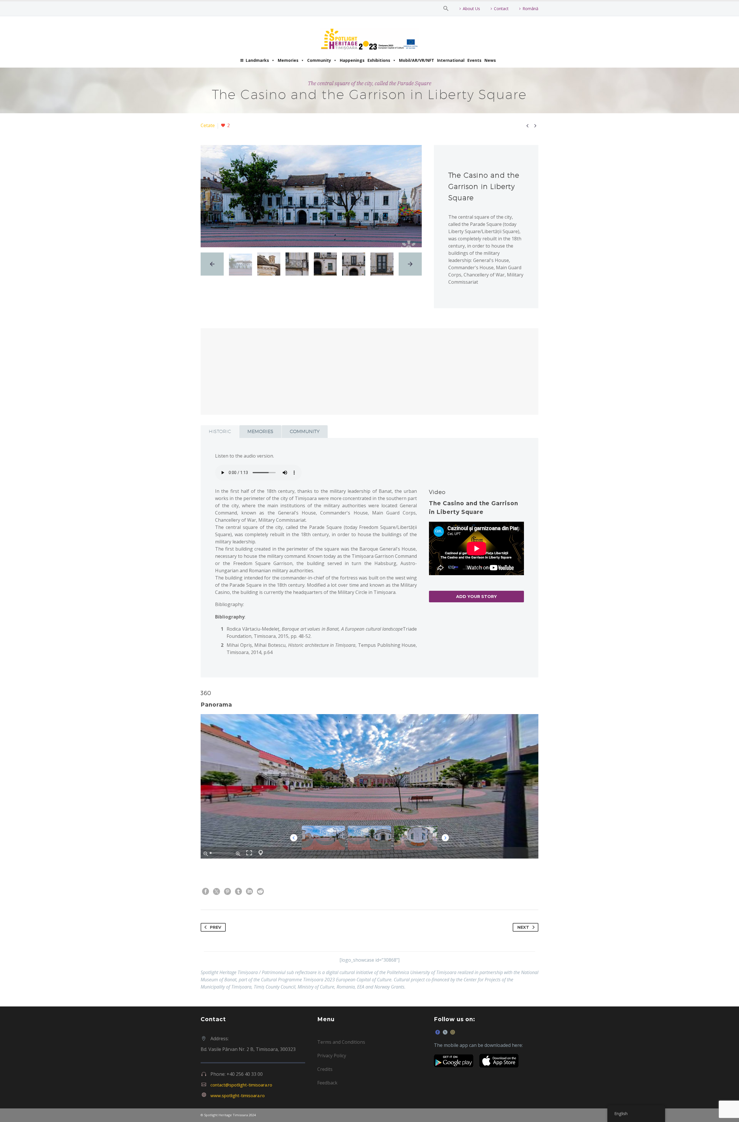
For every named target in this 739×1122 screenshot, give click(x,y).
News (490, 60)
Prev (215, 927)
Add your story (476, 596)
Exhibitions (378, 60)
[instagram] (452, 1032)
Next (523, 927)
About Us (471, 8)
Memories (288, 60)
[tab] (220, 431)
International (450, 60)
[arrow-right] (410, 264)
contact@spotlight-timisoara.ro (241, 1085)
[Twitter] (216, 891)
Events (474, 60)
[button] (446, 8)
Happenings (352, 60)
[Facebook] (205, 891)
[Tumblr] (238, 891)
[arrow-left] (212, 264)
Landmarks (257, 60)
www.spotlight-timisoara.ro (237, 1095)
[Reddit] (260, 891)
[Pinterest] (227, 891)
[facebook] (437, 1032)
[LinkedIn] (249, 891)
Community (319, 60)
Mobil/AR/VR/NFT (416, 60)
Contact (501, 8)
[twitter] (445, 1032)
